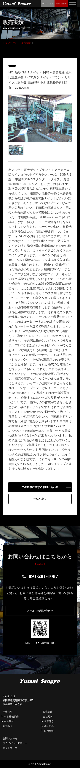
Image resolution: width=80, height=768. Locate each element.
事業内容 (7, 711)
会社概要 (49, 726)
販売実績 (47, 711)
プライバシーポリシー (15, 743)
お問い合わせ (10, 738)
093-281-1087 (43, 576)
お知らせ (7, 726)
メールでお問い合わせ (40, 610)
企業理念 (49, 721)
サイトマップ (10, 748)
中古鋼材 (9, 721)
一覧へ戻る (40, 498)
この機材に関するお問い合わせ (40, 487)
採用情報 (49, 730)
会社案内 (47, 716)
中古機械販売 (11, 716)
